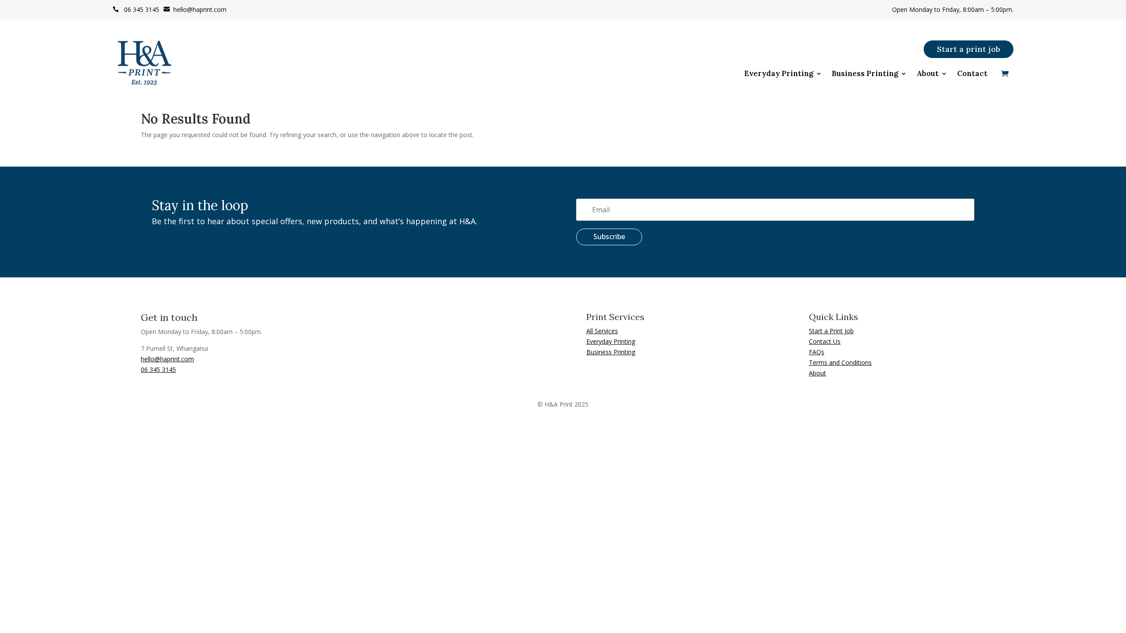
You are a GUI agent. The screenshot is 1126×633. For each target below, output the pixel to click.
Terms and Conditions (840, 362)
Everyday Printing (778, 74)
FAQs (816, 352)
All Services (602, 331)
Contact (972, 74)
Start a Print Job (831, 331)
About (928, 74)
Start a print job (968, 49)
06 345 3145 (136, 9)
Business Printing (865, 74)
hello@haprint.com (195, 9)
